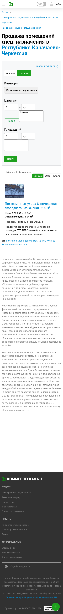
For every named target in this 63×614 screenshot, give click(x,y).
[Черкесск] (31, 112)
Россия (5, 12)
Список (38, 175)
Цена (10, 100)
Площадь (12, 129)
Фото (48, 175)
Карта (56, 175)
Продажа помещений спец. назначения (21, 27)
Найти (10, 158)
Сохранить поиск (47, 65)
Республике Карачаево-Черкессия (31, 50)
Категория (11, 83)
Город (11, 120)
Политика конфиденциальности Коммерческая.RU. (31, 597)
